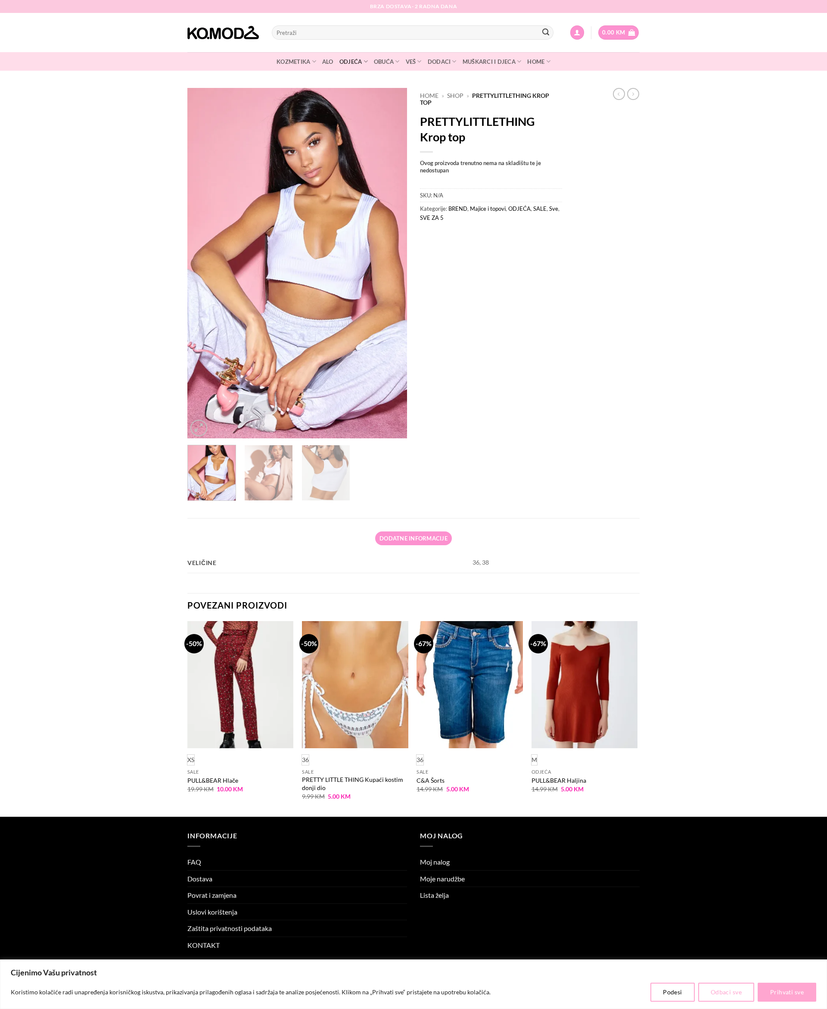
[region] (413, 984)
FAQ (194, 862)
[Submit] (545, 32)
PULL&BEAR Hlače (212, 780)
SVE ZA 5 (432, 217)
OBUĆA (384, 61)
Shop (455, 95)
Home (429, 95)
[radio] (305, 760)
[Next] (392, 263)
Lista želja (434, 895)
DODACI (439, 61)
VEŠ (411, 61)
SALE (540, 208)
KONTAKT (203, 945)
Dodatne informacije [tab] (413, 538)
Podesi (672, 992)
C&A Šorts (431, 780)
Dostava (199, 879)
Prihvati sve (787, 992)
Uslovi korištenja (212, 912)
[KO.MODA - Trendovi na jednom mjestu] (223, 33)
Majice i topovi (488, 208)
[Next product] (619, 94)
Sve (553, 208)
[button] (577, 32)
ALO (327, 61)
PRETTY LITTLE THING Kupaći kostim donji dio (352, 783)
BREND (457, 208)
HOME (535, 61)
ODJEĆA (350, 61)
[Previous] (202, 263)
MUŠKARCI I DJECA (489, 61)
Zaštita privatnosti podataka (229, 928)
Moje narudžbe (442, 879)
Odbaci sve (726, 992)
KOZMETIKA (293, 61)
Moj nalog (435, 862)
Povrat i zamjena (211, 895)
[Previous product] (633, 94)
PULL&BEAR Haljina (559, 780)
